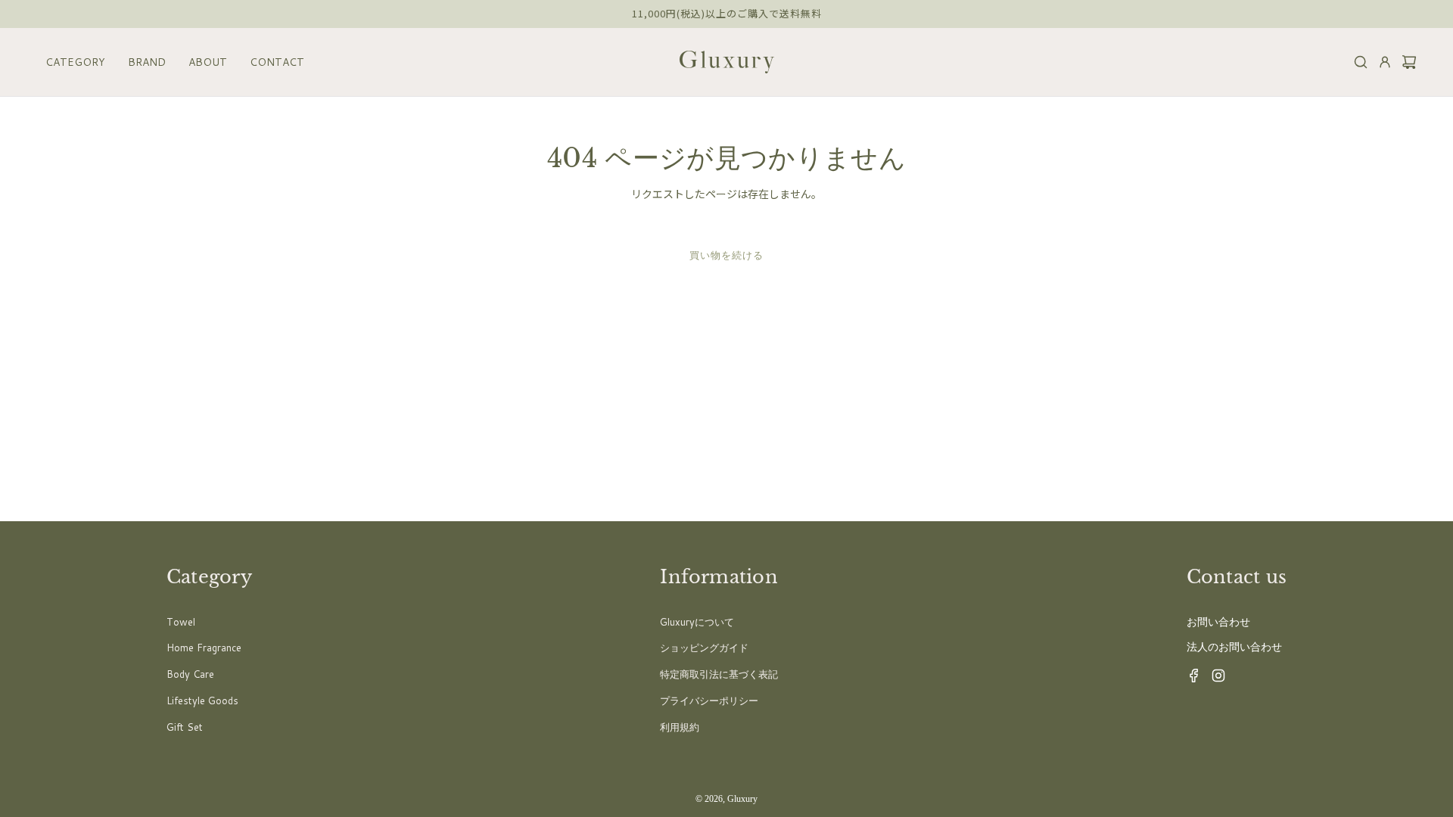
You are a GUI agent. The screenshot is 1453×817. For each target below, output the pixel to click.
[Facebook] (1190, 679)
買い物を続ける (726, 255)
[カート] (1404, 62)
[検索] (1356, 62)
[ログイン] (1380, 62)
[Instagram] (1214, 679)
